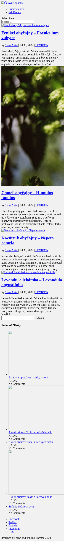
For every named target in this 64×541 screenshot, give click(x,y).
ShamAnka (11, 45)
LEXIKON (41, 45)
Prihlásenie (15, 12)
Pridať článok (16, 9)
